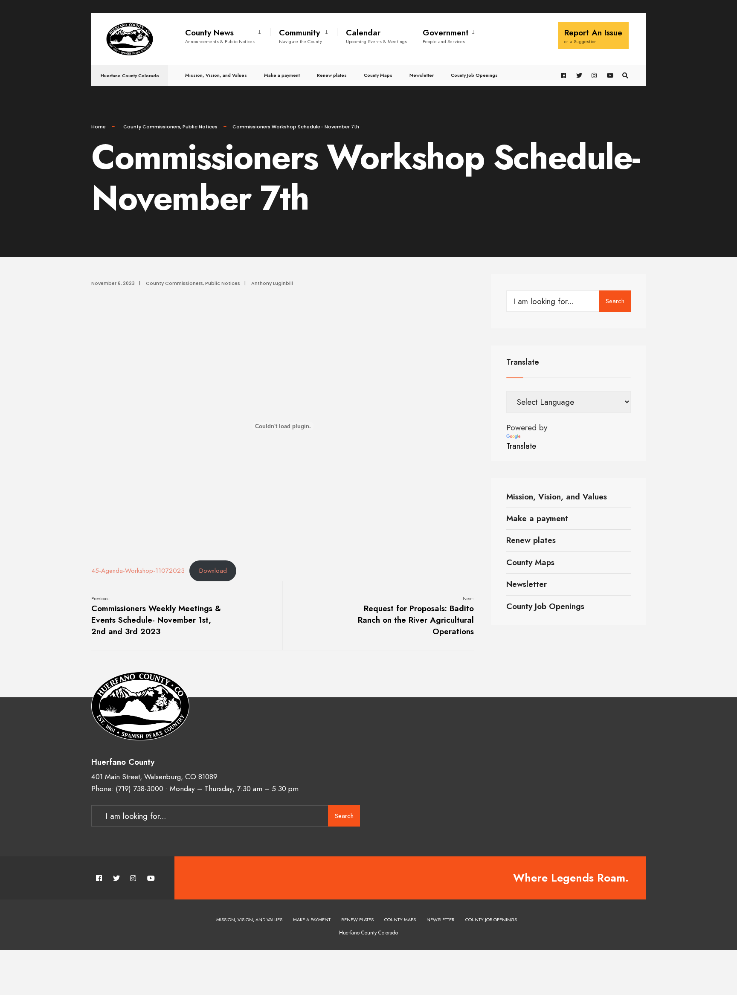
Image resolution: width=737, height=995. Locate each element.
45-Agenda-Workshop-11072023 (138, 570)
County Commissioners (151, 126)
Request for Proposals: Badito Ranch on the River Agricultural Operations (416, 616)
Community (300, 36)
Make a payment (282, 75)
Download (213, 570)
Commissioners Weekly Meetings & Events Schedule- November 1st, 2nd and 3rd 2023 (156, 616)
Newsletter (421, 75)
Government (446, 36)
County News (220, 36)
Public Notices (200, 126)
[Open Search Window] (625, 75)
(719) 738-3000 (139, 788)
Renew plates (332, 75)
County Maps (378, 75)
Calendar (376, 36)
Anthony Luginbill (272, 283)
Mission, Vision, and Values (216, 75)
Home (98, 126)
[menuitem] (227, 34)
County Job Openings (474, 75)
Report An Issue (593, 36)
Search (615, 301)
